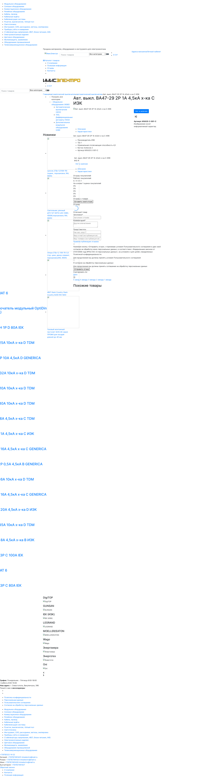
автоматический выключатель (63, 94)
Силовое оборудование (14, 6)
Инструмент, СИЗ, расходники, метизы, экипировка (26, 27)
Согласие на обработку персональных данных (23, 705)
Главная (46, 94)
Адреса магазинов (139, 52)
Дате (75, 275)
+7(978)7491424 (13, 760)
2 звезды (100, 280)
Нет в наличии (141, 111)
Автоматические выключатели (63, 109)
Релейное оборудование (14, 11)
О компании (52, 63)
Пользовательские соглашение (17, 702)
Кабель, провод (10, 14)
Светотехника (10, 24)
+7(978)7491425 (14, 757)
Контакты (51, 71)
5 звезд (76, 280)
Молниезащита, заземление (16, 40)
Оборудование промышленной (17, 42)
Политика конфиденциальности (17, 697)
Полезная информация (56, 65)
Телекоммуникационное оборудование (20, 45)
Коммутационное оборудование (17, 9)
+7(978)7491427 (18, 765)
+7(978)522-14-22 (7, 754)
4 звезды (84, 280)
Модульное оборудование (15, 4)
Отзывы (50, 68)
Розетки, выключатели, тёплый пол (19, 22)
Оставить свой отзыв (83, 201)
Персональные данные (13, 700)
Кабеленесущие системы (14, 19)
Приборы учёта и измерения (16, 29)
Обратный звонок (7, 767)
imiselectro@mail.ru (29, 757)
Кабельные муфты (11, 17)
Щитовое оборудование (14, 37)
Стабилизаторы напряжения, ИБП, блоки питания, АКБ (27, 32)
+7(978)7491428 (11, 762)
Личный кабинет (154, 52)
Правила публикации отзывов (86, 241)
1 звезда (107, 280)
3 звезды (92, 280)
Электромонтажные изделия (16, 34)
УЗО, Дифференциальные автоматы (64, 117)
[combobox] (74, 55)
